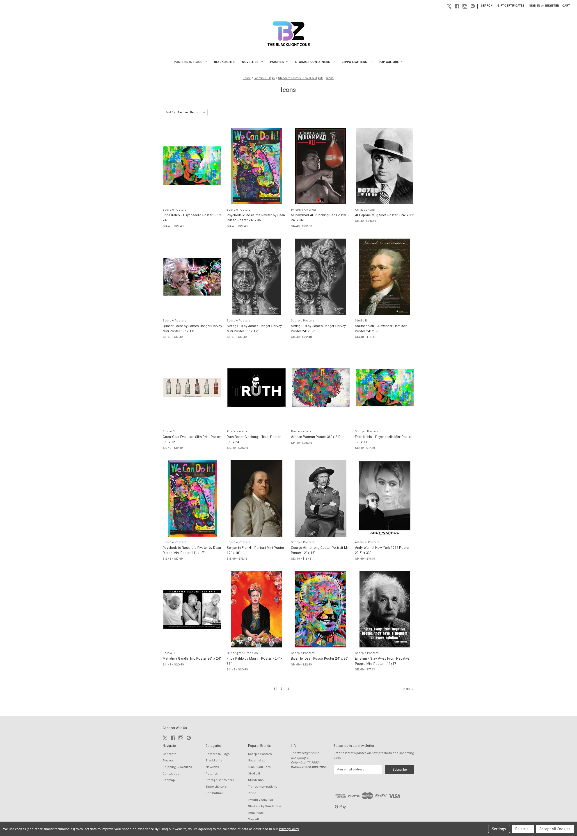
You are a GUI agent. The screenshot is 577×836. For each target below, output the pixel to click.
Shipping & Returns (177, 767)
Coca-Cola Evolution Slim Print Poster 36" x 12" (192, 439)
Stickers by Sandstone (264, 806)
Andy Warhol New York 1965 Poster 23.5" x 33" (382, 550)
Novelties (250, 62)
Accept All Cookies (554, 828)
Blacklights (224, 62)
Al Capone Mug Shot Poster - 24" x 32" (384, 215)
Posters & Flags (188, 62)
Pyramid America (260, 800)
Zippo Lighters (354, 62)
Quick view (189, 162)
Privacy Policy (289, 829)
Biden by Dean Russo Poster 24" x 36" (320, 658)
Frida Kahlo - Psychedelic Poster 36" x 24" (192, 217)
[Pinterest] (472, 6)
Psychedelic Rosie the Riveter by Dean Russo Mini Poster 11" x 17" (192, 550)
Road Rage (255, 813)
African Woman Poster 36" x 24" (316, 437)
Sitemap (169, 780)
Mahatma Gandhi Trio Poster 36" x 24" (192, 658)
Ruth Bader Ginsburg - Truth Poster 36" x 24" (254, 439)
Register (552, 5)
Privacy (168, 760)
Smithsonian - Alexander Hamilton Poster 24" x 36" (381, 328)
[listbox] (192, 112)
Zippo (252, 793)
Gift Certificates (510, 5)
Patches (277, 62)
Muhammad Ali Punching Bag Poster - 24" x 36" (320, 217)
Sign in (534, 5)
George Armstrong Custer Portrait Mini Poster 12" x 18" (320, 550)
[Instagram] (465, 6)
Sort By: (170, 112)
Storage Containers (312, 62)
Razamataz (256, 760)
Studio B (254, 773)
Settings (499, 828)
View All (253, 819)
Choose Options (192, 169)
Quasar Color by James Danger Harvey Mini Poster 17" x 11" (192, 328)
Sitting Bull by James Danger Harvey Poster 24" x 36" (318, 328)
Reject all (522, 828)
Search (486, 5)
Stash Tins (256, 780)
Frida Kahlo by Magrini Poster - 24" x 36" (254, 661)
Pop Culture (389, 62)
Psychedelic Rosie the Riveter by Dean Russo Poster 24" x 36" (256, 217)
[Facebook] (457, 6)
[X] (449, 6)
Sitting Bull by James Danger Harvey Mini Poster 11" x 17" (254, 328)
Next (407, 689)
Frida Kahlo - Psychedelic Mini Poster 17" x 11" (383, 439)
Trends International (263, 786)
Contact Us (171, 773)
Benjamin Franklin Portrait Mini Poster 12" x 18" (255, 550)
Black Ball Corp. (259, 767)
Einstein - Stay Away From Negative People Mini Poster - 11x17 (382, 661)
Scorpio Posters (260, 754)
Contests (169, 754)
